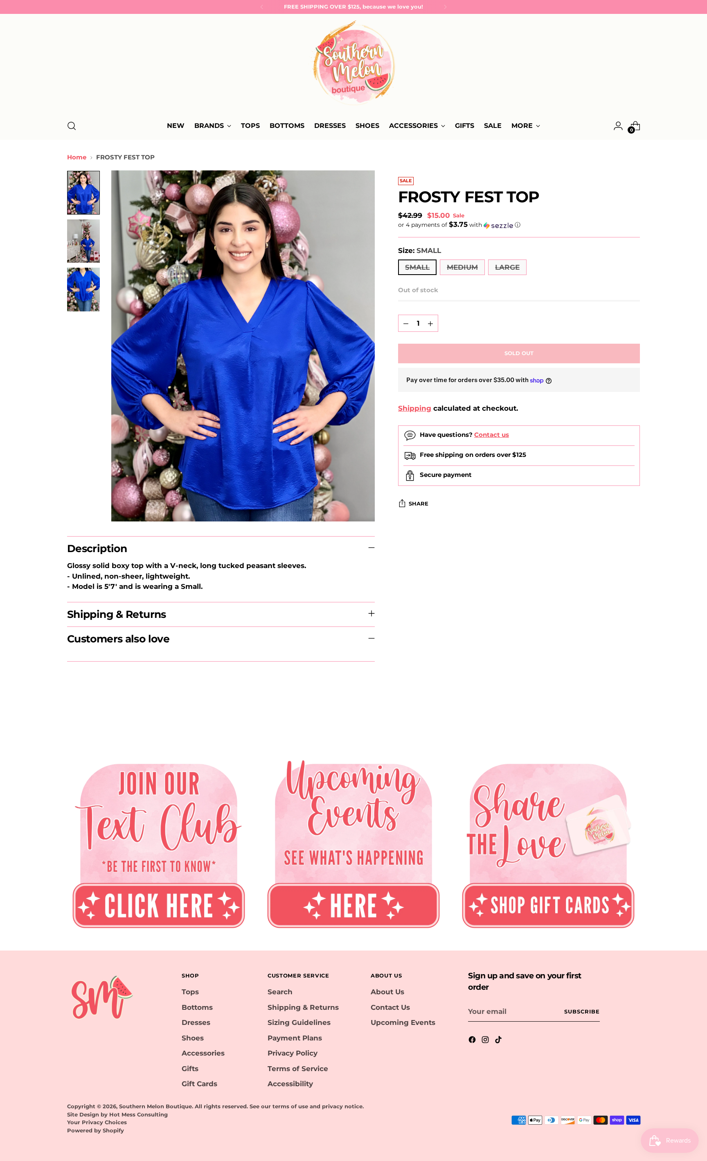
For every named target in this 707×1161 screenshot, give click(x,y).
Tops (190, 992)
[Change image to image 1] (83, 193)
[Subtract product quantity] (406, 323)
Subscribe (582, 1011)
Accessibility (290, 1084)
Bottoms (197, 1007)
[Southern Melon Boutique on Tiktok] (499, 1041)
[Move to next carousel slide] (633, 719)
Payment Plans (295, 1038)
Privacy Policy (292, 1053)
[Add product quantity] (430, 323)
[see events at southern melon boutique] (353, 842)
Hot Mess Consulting (138, 1114)
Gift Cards (199, 1084)
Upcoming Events (403, 1022)
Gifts (190, 1069)
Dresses (196, 1022)
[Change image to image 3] (83, 289)
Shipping (414, 409)
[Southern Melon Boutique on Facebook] (473, 1041)
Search (280, 992)
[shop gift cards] (548, 842)
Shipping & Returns (303, 1007)
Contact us (491, 434)
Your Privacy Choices (97, 1122)
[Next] (445, 7)
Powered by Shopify (95, 1130)
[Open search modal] (71, 126)
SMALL (417, 267)
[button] (519, 225)
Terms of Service (298, 1069)
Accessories (203, 1053)
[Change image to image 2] (83, 241)
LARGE (507, 267)
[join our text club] (158, 842)
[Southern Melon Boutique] (353, 65)
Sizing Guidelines (299, 1022)
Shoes (193, 1038)
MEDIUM (462, 267)
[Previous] (262, 7)
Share (418, 504)
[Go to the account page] (618, 126)
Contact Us (390, 1007)
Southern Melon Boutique (155, 1106)
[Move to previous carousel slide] (614, 719)
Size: (419, 251)
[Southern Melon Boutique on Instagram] (486, 1041)
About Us (387, 992)
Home (76, 157)
